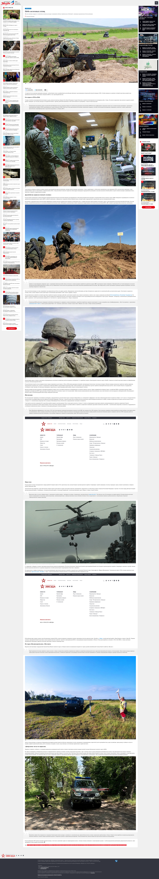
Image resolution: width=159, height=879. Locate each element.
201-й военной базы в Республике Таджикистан (121, 295)
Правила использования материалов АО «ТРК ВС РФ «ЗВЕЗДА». (50, 874)
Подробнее (93, 872)
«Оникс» (101, 638)
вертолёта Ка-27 (93, 494)
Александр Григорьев (30, 16)
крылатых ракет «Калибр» (38, 571)
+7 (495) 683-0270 (43, 868)
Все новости (12, 328)
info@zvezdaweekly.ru (45, 867)
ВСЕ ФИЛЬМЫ (148, 207)
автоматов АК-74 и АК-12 (35, 303)
